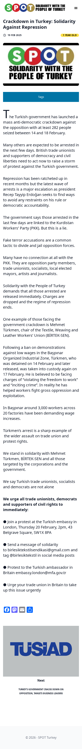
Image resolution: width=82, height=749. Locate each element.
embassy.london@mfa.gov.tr (41, 572)
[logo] (35, 8)
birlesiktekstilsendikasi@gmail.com (39, 549)
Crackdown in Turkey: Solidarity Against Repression (39, 24)
